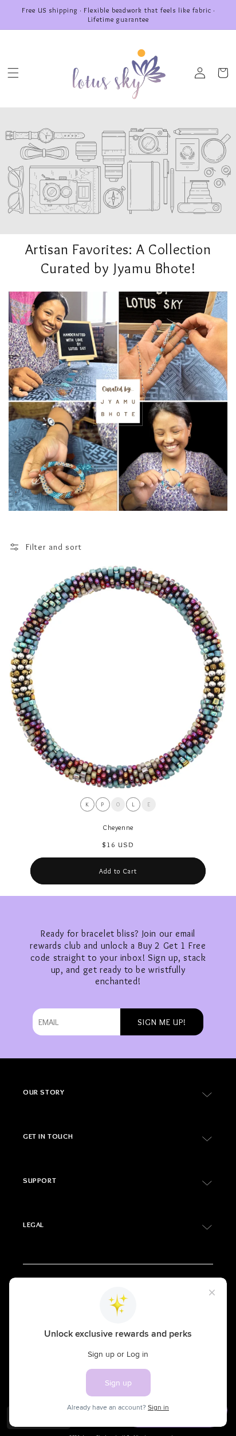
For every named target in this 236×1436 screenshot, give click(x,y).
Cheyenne (118, 827)
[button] (13, 72)
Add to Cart (118, 871)
